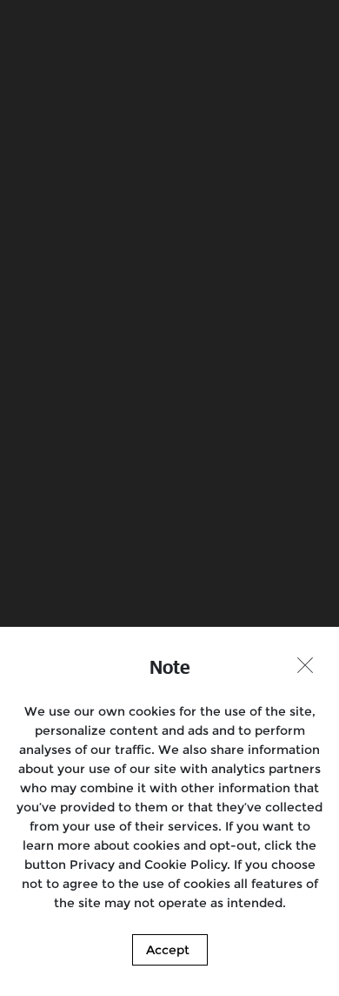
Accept (167, 950)
